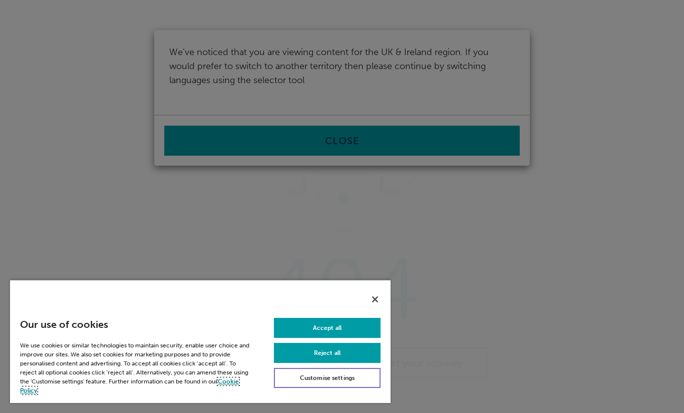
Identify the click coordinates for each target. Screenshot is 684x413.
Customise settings (327, 377)
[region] (200, 341)
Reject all (327, 352)
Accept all (327, 327)
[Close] (375, 299)
